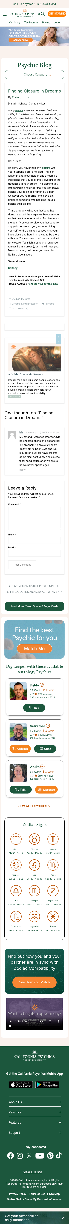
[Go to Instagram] (19, 1155)
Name (12, 534)
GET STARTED (57, 13)
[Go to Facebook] (10, 1155)
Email (12, 547)
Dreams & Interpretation (25, 303)
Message (49, 789)
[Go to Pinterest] (50, 1155)
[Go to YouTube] (40, 1155)
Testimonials (31, 22)
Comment (14, 504)
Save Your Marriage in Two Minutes (35, 586)
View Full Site (32, 1172)
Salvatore (37, 726)
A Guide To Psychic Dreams (25, 375)
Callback (22, 748)
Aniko (35, 767)
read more (14, 396)
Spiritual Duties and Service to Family (33, 591)
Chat (45, 749)
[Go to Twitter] (29, 1155)
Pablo (34, 685)
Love (57, 22)
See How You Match (34, 982)
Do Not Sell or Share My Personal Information (34, 1199)
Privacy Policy (17, 1193)
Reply (22, 469)
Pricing (46, 22)
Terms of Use (37, 1193)
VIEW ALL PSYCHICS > (34, 806)
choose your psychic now (43, 283)
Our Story (14, 22)
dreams (50, 303)
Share (21, 308)
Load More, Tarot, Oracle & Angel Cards (34, 606)
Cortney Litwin (21, 97)
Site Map (54, 1193)
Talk (34, 708)
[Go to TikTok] (59, 1155)
